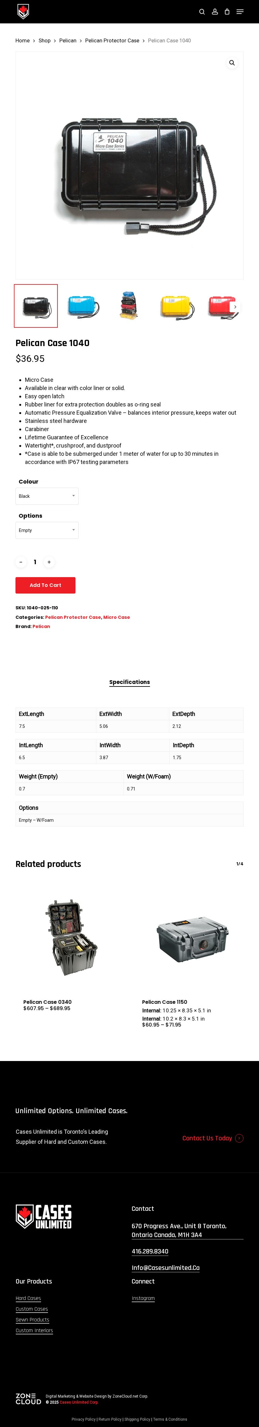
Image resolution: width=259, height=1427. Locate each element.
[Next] (235, 307)
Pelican (67, 41)
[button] (240, 12)
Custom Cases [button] (32, 1309)
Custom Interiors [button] (34, 1330)
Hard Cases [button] (28, 1298)
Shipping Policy (137, 1419)
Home (22, 41)
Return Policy (110, 1419)
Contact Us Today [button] (207, 1138)
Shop (45, 41)
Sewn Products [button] (32, 1319)
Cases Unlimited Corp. (79, 1402)
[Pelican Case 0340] (70, 936)
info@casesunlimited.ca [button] (166, 1268)
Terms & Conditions (170, 1419)
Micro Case (116, 617)
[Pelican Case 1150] (189, 936)
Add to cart (45, 585)
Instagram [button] (143, 1298)
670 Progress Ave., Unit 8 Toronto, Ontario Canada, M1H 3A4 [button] (179, 1231)
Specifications (129, 682)
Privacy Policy (84, 1419)
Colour (29, 481)
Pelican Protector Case (112, 41)
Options (30, 516)
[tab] (129, 682)
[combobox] (47, 496)
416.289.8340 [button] (150, 1251)
